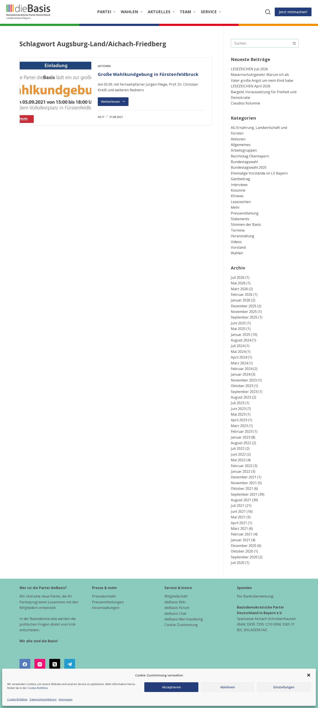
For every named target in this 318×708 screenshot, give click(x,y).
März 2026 (239, 289)
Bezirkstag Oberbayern (250, 156)
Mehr (235, 207)
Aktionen (104, 66)
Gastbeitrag (240, 178)
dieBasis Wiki (175, 602)
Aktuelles (159, 11)
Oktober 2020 (242, 551)
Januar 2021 (240, 540)
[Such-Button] (294, 43)
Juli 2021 (237, 505)
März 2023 (239, 425)
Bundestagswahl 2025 (249, 167)
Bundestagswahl (244, 161)
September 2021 (244, 494)
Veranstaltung (242, 236)
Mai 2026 (238, 283)
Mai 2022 (238, 460)
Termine (238, 230)
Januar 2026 (240, 300)
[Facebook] (24, 664)
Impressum (65, 699)
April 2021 (239, 523)
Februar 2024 (241, 368)
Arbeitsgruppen (244, 150)
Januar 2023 (240, 437)
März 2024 (239, 363)
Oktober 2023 (242, 385)
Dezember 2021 (243, 477)
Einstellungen (283, 687)
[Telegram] (69, 664)
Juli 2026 (237, 277)
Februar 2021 (241, 534)
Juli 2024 (237, 345)
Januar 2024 (240, 374)
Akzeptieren (171, 687)
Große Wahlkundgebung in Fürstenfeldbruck (148, 74)
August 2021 (241, 500)
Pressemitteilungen (108, 602)
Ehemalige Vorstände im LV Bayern (259, 173)
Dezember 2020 (243, 545)
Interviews (239, 184)
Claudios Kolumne (245, 103)
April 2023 (239, 420)
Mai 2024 (238, 351)
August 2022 (241, 442)
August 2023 (241, 397)
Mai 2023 (238, 414)
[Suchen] (267, 11)
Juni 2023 (238, 408)
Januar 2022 (240, 471)
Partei (104, 11)
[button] (309, 675)
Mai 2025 (238, 328)
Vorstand (238, 247)
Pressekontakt (104, 596)
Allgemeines (241, 144)
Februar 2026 (241, 294)
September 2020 (244, 557)
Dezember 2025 (243, 306)
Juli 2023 (237, 402)
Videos (236, 241)
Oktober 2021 (242, 488)
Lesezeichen (241, 201)
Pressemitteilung (245, 213)
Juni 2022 (238, 454)
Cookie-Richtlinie (37, 688)
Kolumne (238, 190)
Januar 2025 (240, 334)
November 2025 (244, 311)
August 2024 (241, 340)
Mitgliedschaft (176, 596)
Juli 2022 (237, 448)
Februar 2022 (241, 465)
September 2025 (244, 317)
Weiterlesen (114, 102)
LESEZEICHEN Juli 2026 (249, 69)
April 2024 (239, 357)
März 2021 (239, 528)
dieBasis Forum (176, 607)
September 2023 (244, 391)
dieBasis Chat (175, 613)
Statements (240, 218)
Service (209, 11)
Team (185, 11)
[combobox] (260, 43)
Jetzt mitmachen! (293, 12)
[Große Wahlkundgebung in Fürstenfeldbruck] (55, 91)
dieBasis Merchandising (183, 619)
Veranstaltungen (105, 607)
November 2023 (244, 380)
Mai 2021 (238, 517)
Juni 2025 (238, 323)
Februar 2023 (241, 431)
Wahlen (129, 11)
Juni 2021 (238, 511)
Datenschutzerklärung (43, 699)
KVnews (237, 196)
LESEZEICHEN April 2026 (250, 86)
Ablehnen (227, 687)
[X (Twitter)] (54, 664)
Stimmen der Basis (246, 224)
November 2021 (244, 483)
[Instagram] (39, 664)
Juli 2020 (237, 562)
